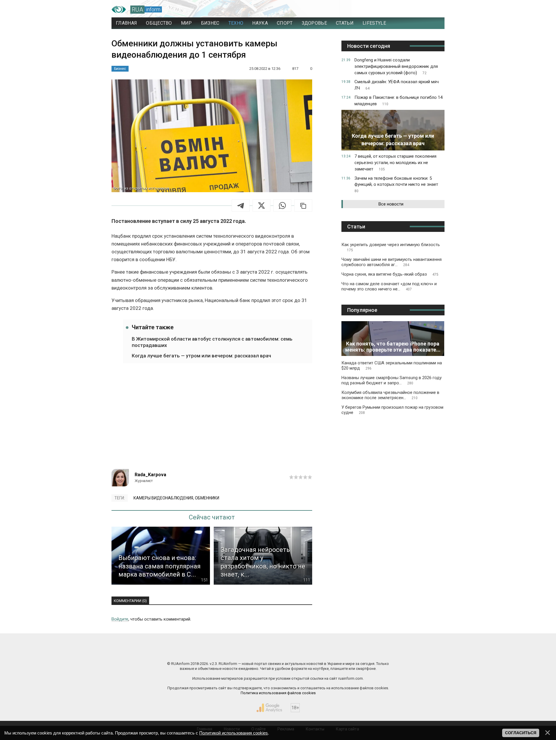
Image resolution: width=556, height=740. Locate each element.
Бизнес (120, 69)
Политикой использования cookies (233, 732)
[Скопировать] (303, 205)
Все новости (390, 204)
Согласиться (520, 732)
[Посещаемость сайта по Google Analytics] (269, 707)
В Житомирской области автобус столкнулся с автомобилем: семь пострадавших (212, 342)
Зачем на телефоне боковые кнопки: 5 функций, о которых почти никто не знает (396, 184)
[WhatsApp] (282, 205)
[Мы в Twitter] (336, 651)
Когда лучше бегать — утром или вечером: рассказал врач (201, 356)
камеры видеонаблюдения (163, 498)
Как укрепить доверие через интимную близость (390, 247)
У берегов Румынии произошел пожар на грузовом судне (392, 410)
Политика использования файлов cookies (278, 693)
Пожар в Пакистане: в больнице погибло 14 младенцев (398, 100)
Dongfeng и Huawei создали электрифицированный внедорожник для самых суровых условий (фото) (396, 66)
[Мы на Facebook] (220, 651)
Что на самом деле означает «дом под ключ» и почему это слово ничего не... (389, 286)
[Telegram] (241, 205)
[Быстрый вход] (434, 9)
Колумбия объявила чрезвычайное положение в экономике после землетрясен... (390, 395)
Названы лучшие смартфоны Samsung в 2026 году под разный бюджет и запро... (391, 380)
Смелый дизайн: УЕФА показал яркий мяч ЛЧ (396, 85)
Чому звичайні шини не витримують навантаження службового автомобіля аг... (391, 262)
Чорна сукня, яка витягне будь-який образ (389, 274)
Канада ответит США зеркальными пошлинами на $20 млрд (391, 365)
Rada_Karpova (150, 474)
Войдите (119, 619)
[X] (261, 205)
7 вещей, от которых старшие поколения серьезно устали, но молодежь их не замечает (395, 163)
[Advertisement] (211, 419)
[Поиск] (414, 9)
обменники (207, 498)
